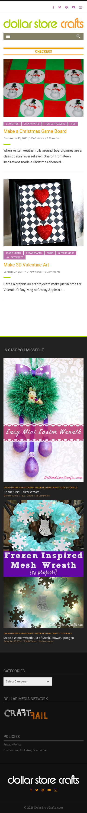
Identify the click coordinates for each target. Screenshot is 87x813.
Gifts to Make (66, 253)
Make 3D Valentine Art (26, 265)
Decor (50, 253)
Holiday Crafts (14, 257)
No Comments (42, 496)
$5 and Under (13, 253)
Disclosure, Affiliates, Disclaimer (25, 750)
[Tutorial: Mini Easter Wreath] (43, 421)
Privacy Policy (12, 744)
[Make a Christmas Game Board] (43, 88)
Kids (73, 124)
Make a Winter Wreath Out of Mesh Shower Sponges (38, 638)
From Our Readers (55, 124)
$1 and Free (12, 124)
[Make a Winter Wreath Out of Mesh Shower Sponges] (43, 565)
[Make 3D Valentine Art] (43, 212)
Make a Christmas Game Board (35, 131)
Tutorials (71, 488)
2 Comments (52, 271)
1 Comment (54, 138)
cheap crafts (31, 124)
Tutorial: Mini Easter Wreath (21, 492)
